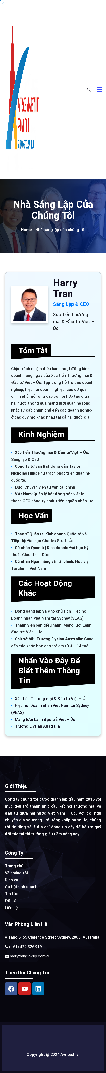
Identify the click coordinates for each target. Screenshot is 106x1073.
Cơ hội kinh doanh (21, 887)
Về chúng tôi (16, 873)
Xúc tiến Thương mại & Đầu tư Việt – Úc (51, 698)
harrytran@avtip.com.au (29, 956)
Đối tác (11, 900)
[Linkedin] (38, 988)
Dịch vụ (11, 880)
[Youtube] (24, 988)
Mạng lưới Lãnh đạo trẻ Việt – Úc (45, 719)
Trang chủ (14, 866)
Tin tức (11, 893)
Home (26, 229)
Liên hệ (11, 907)
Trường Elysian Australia (37, 726)
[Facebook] (11, 988)
